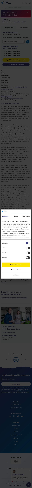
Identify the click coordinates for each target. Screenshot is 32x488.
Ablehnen (16, 275)
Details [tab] (16, 216)
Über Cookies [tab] (26, 216)
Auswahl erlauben (16, 270)
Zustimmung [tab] (5, 216)
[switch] (28, 248)
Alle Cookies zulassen (16, 264)
